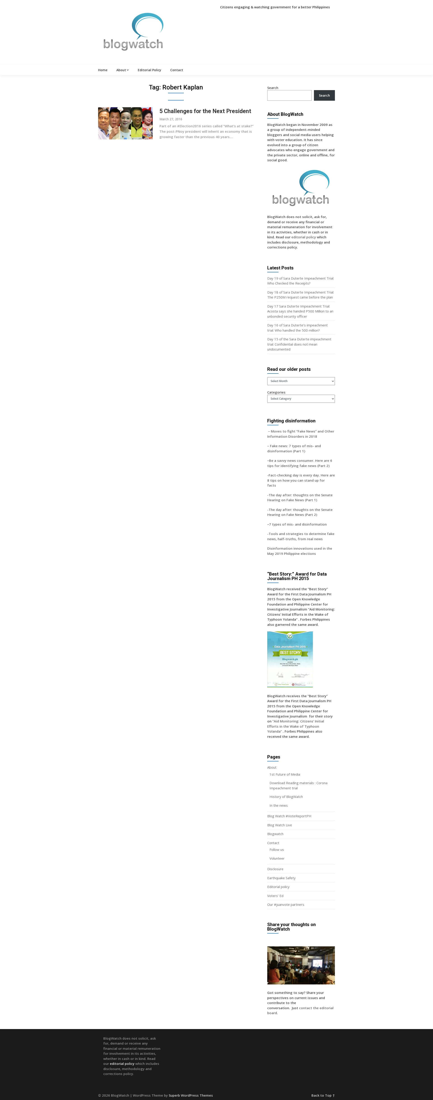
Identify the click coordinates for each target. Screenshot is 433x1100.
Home (102, 70)
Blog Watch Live (279, 825)
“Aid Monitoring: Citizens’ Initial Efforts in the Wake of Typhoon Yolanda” (295, 726)
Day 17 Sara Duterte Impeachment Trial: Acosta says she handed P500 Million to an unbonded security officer (300, 311)
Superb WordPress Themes (191, 1095)
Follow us (276, 849)
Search (272, 87)
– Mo (271, 431)
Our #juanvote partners (285, 904)
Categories (276, 392)
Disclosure (275, 869)
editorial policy (303, 237)
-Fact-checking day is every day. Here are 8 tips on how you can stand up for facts (301, 480)
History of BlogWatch (286, 796)
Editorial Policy (149, 70)
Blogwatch (275, 833)
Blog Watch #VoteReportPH (289, 816)
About (121, 70)
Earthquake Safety (281, 878)
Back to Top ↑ (323, 1095)
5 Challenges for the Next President (205, 111)
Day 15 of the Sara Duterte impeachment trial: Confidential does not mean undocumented (299, 344)
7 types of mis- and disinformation (298, 524)
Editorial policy (278, 886)
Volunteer (277, 858)
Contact (176, 70)
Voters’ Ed (275, 895)
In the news (278, 805)
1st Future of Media (284, 774)
